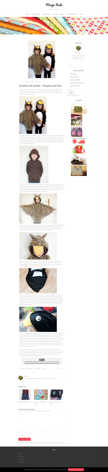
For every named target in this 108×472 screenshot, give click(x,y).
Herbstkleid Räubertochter (24, 401)
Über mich (62, 14)
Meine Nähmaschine (35, 14)
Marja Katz (54, 4)
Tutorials (27, 14)
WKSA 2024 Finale (73, 74)
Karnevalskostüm (29, 368)
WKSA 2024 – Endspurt (74, 77)
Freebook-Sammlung (46, 14)
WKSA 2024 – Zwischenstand (75, 80)
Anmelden (20, 453)
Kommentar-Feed (21, 459)
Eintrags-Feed (21, 456)
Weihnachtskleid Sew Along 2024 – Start (77, 82)
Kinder (32, 81)
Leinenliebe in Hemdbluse (75, 85)
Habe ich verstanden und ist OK (76, 469)
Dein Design (55, 14)
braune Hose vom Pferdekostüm (34, 266)
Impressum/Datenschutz (71, 14)
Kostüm (44, 368)
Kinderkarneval (38, 368)
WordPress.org (21, 462)
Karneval (21, 368)
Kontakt (80, 14)
